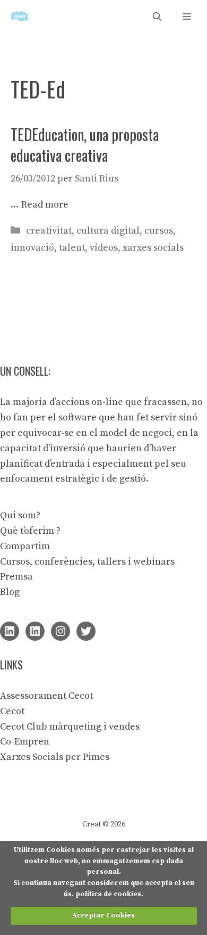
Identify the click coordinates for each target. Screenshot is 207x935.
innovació (32, 248)
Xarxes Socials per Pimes (54, 757)
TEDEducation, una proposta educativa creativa (85, 144)
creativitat (49, 231)
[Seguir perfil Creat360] (35, 631)
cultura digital (108, 231)
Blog (10, 592)
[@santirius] (86, 631)
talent (72, 248)
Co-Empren (24, 741)
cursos (158, 231)
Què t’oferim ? (30, 531)
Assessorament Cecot (46, 696)
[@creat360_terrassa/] (60, 631)
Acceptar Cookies (103, 915)
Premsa (16, 576)
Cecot (12, 711)
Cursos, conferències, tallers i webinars (87, 562)
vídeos (104, 248)
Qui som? (20, 515)
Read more (44, 204)
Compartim (25, 546)
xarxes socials (153, 248)
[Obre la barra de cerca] (157, 16)
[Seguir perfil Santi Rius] (9, 631)
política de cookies (108, 894)
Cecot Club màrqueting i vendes (70, 727)
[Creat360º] (20, 16)
